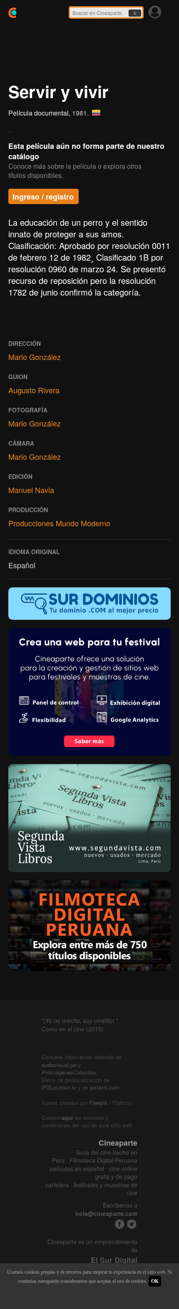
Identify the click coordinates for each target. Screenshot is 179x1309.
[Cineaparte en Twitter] (132, 1224)
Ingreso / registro (43, 196)
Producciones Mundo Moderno (59, 523)
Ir (135, 13)
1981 (79, 113)
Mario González (34, 356)
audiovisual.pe (59, 1065)
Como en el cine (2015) (73, 1029)
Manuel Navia (31, 489)
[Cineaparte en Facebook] (119, 1224)
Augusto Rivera (34, 390)
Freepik (98, 1103)
